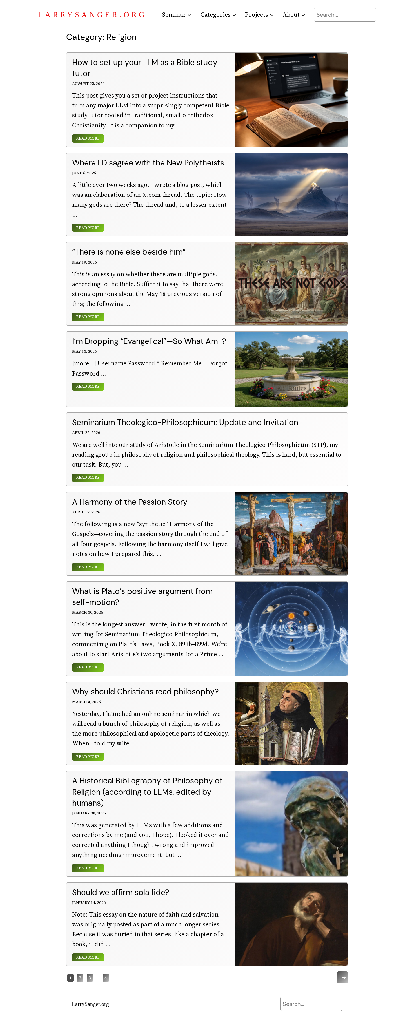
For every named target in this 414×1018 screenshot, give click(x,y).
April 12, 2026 (86, 512)
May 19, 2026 (84, 262)
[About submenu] (303, 14)
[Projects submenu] (271, 14)
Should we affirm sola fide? (120, 892)
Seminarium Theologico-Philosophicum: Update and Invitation (185, 422)
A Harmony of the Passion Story (130, 502)
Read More (88, 138)
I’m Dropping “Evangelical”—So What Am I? (149, 341)
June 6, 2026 (84, 173)
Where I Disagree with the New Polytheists (148, 163)
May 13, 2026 (84, 351)
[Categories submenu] (234, 14)
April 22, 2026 (86, 432)
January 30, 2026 (89, 813)
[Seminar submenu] (189, 14)
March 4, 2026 (86, 702)
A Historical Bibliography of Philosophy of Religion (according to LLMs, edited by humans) (147, 792)
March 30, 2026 (87, 612)
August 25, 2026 (88, 83)
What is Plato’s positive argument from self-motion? (142, 597)
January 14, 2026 (89, 902)
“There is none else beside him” (129, 252)
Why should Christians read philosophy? (145, 691)
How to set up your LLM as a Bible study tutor (144, 68)
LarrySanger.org (92, 14)
